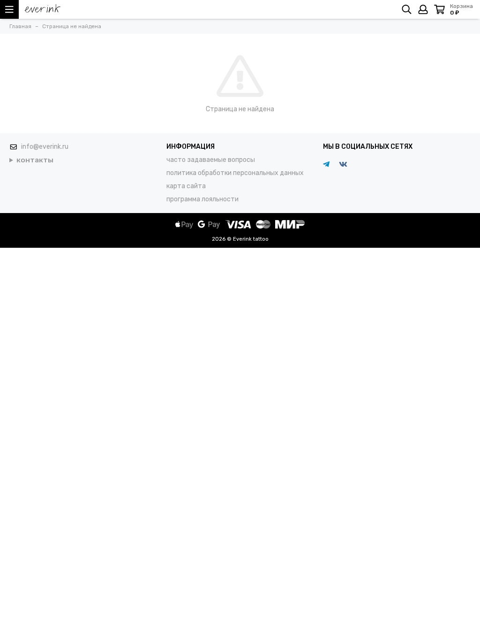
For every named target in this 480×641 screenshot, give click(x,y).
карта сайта (186, 186)
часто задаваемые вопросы (210, 160)
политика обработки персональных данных (235, 173)
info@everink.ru (44, 147)
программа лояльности (202, 199)
